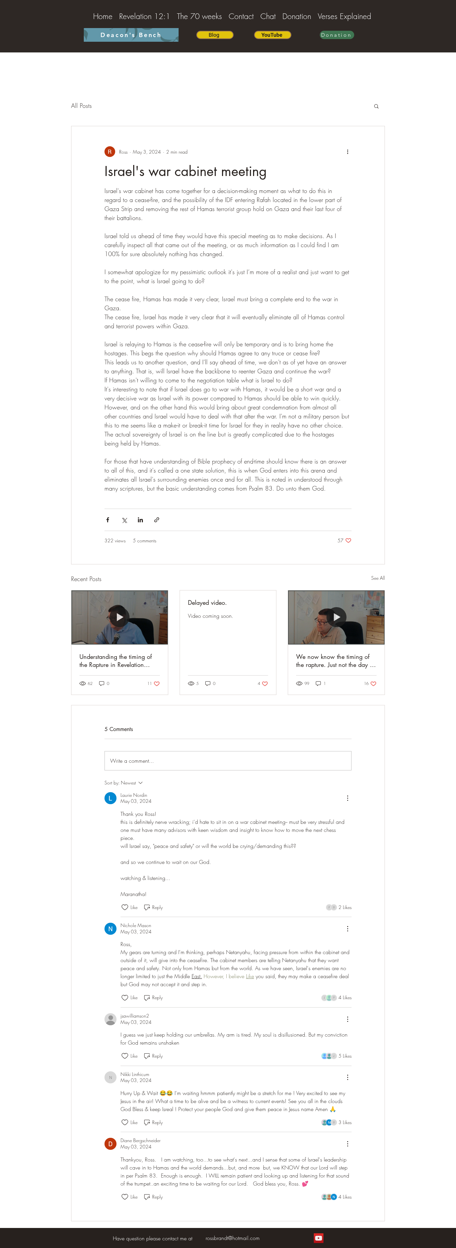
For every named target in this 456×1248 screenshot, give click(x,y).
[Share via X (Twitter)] (124, 520)
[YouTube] (318, 1238)
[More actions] (348, 152)
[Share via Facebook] (107, 520)
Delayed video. (207, 602)
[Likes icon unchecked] (125, 907)
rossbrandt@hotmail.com (233, 1238)
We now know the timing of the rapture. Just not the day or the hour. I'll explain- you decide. (335, 661)
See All (378, 578)
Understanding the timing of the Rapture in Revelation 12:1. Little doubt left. (115, 661)
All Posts (81, 106)
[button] (376, 106)
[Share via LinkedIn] (140, 520)
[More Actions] (348, 798)
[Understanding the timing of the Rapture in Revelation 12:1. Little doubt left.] (119, 617)
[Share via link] (157, 520)
